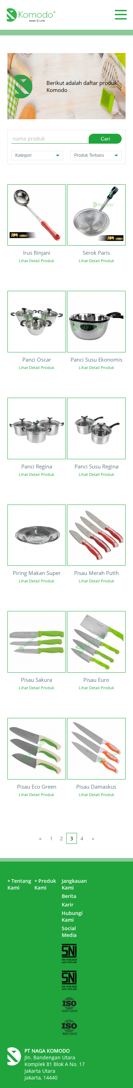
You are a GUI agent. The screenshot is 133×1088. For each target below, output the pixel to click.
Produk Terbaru (89, 155)
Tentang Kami (19, 884)
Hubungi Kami (72, 916)
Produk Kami (45, 884)
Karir (67, 904)
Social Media (69, 931)
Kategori (23, 155)
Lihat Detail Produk (36, 260)
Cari (105, 139)
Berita (69, 896)
